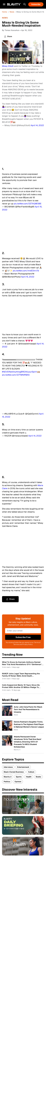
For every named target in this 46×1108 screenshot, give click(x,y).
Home (4, 12)
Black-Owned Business (14, 772)
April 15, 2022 (27, 276)
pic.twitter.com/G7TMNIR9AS (16, 374)
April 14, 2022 (37, 125)
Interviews (8, 767)
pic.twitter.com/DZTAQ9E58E (27, 203)
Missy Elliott (7, 66)
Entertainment (23, 767)
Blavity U (8, 777)
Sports (19, 777)
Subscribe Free (23, 637)
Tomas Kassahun (12, 30)
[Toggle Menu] (4, 4)
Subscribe (35, 4)
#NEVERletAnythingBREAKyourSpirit (19, 371)
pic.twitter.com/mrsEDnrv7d (26, 270)
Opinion (18, 781)
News (12, 12)
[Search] (25, 4)
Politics (7, 781)
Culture (31, 772)
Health (28, 777)
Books (38, 777)
